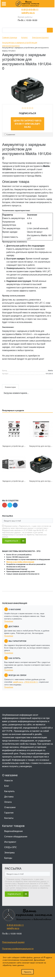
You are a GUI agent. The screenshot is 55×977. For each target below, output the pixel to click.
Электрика (9, 852)
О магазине (10, 807)
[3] (28, 107)
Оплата (8, 801)
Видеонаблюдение (13, 831)
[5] (32, 107)
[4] (30, 107)
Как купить (9, 791)
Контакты (8, 817)
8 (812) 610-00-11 (29, 9)
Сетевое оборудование (15, 836)
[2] (25, 107)
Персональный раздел (13, 942)
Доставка (8, 796)
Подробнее (8, 621)
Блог (6, 785)
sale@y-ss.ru (28, 12)
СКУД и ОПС (10, 847)
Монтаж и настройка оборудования (20, 562)
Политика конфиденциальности (18, 948)
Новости (8, 780)
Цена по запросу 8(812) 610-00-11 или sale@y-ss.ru (27, 123)
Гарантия (8, 812)
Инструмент (10, 841)
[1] (23, 107)
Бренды (8, 857)
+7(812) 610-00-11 (31, 682)
